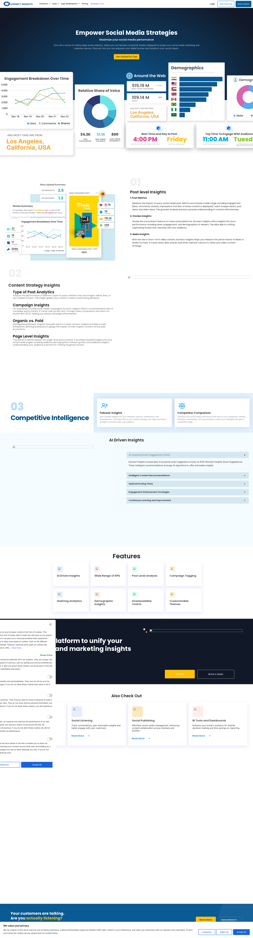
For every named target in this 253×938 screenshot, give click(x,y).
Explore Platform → (230, 920)
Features (44, 3)
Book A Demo (243, 4)
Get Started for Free (126, 56)
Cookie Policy (51, 933)
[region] (126, 930)
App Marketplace (69, 3)
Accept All (241, 932)
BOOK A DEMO (215, 674)
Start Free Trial (226, 4)
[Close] (51, 624)
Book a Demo (206, 920)
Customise (206, 932)
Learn (55, 3)
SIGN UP (180, 674)
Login (212, 3)
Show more (16, 648)
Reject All (224, 932)
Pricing (85, 3)
